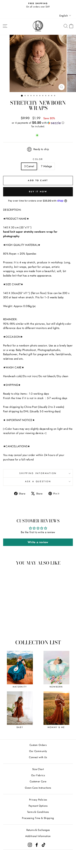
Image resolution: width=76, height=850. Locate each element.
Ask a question (38, 481)
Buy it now (38, 191)
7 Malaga (46, 166)
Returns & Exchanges (38, 830)
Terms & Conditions (38, 812)
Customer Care (38, 781)
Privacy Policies (38, 799)
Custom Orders (38, 745)
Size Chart (38, 769)
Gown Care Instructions (38, 788)
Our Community (38, 751)
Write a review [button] (38, 542)
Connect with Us (38, 757)
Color (38, 159)
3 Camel (29, 166)
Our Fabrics (38, 775)
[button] (38, 123)
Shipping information (38, 473)
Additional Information (38, 836)
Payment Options (38, 806)
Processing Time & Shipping (38, 818)
